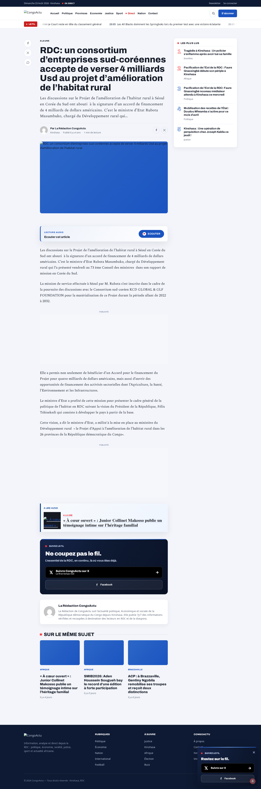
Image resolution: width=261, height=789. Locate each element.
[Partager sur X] (28, 53)
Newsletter (215, 3)
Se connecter (230, 3)
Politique (67, 13)
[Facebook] (156, 130)
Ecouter (151, 233)
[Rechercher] (212, 13)
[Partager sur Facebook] (28, 43)
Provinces (81, 13)
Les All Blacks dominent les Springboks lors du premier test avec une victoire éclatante (146, 24)
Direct (131, 13)
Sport (119, 13)
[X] (164, 130)
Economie (96, 13)
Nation (142, 13)
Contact (153, 13)
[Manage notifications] (252, 781)
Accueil (54, 13)
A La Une (44, 41)
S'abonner (228, 13)
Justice (109, 13)
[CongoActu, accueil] (35, 13)
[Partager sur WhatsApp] (28, 62)
